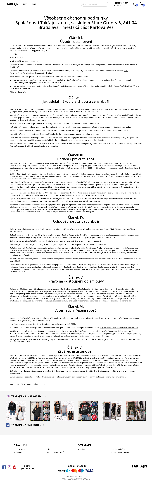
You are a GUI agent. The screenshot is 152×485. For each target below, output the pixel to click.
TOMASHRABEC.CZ (79, 477)
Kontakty (81, 449)
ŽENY (25, 4)
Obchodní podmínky (117, 449)
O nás (80, 452)
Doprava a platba (20, 449)
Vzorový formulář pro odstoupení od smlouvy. (27, 384)
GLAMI (26, 467)
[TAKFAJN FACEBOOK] (4, 467)
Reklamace (18, 452)
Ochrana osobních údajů (119, 452)
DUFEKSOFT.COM (83, 479)
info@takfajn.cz (121, 5)
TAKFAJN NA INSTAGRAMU (28, 396)
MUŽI (34, 4)
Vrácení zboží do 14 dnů (55, 452)
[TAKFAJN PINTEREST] (14, 467)
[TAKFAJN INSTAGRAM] (9, 467)
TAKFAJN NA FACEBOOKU (28, 425)
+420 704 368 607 (121, 3)
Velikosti (49, 449)
